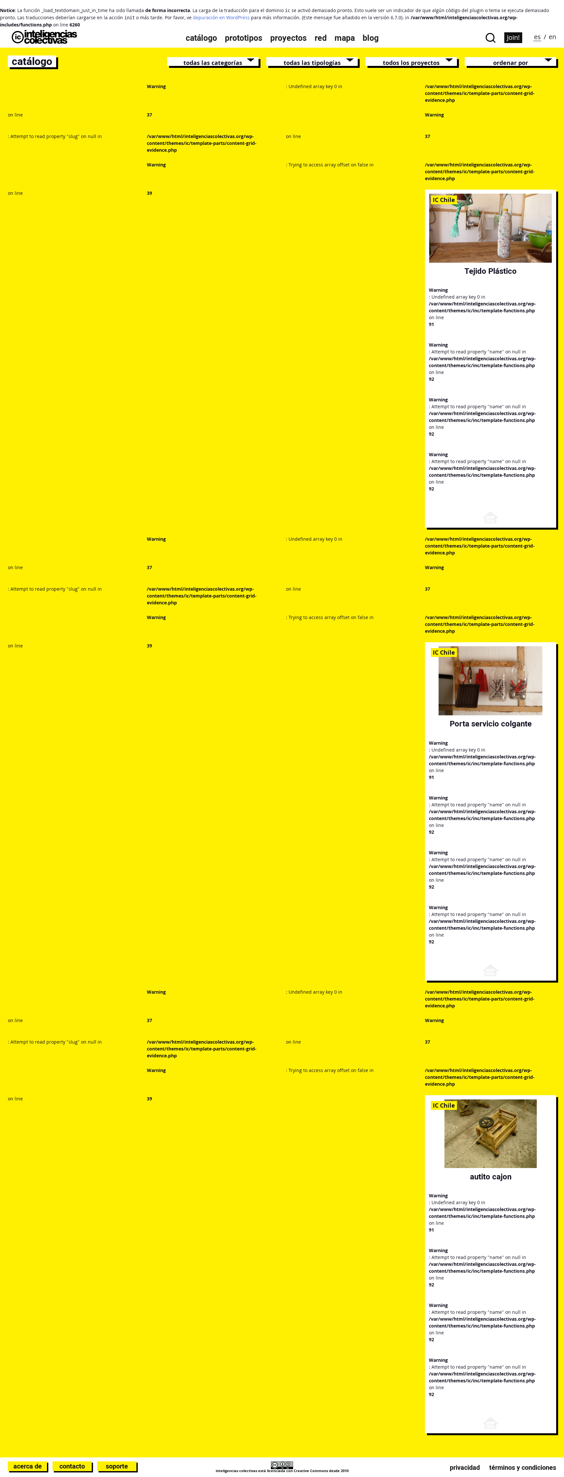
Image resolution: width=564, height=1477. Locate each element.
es (537, 36)
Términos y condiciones (522, 1467)
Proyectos (288, 38)
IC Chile (444, 200)
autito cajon (490, 1176)
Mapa (345, 38)
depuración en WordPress (221, 17)
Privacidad (465, 1467)
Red (321, 38)
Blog (371, 38)
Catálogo (201, 38)
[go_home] (44, 42)
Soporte (117, 1466)
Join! (513, 37)
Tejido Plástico (490, 271)
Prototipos (243, 38)
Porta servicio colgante (491, 723)
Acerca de (27, 1466)
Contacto (72, 1466)
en (552, 36)
